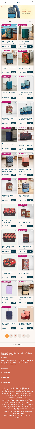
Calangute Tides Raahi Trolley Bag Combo (25, 119)
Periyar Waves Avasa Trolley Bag (25, 247)
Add (13, 46)
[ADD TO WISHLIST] (16, 25)
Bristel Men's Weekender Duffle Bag (25, 144)
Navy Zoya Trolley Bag (8, 143)
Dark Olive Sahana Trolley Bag (24, 42)
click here (13, 364)
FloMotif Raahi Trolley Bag (25, 298)
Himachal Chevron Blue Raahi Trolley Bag (25, 196)
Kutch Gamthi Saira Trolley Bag (8, 119)
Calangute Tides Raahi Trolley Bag (9, 67)
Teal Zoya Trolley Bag (8, 92)
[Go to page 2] (28, 336)
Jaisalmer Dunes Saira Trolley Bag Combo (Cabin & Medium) (25, 221)
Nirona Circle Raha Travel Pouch (7, 272)
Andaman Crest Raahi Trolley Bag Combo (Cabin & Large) (25, 324)
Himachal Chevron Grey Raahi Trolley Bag (9, 170)
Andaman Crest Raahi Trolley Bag (25, 170)
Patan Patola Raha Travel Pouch (7, 221)
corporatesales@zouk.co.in (9, 362)
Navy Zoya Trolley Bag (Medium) (8, 324)
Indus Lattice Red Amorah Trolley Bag (24, 67)
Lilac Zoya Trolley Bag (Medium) (8, 298)
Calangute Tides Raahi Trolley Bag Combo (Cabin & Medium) (25, 93)
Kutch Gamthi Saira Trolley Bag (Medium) (25, 272)
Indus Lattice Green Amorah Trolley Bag (8, 42)
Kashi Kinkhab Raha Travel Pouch (8, 247)
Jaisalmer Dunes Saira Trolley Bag (8, 196)
